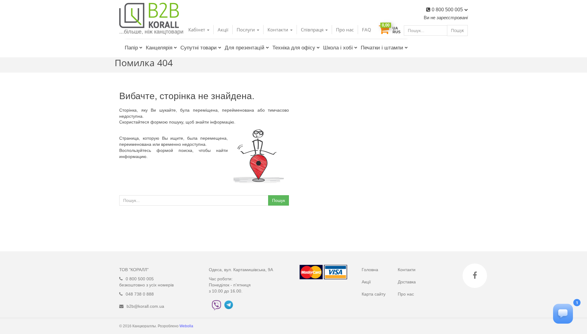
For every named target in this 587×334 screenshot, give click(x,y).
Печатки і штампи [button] (382, 48)
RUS (397, 32)
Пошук (457, 30)
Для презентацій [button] (244, 48)
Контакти (406, 269)
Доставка (407, 281)
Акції (223, 30)
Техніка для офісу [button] (293, 48)
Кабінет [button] (197, 30)
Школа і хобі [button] (338, 48)
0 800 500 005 (448, 9)
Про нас (345, 30)
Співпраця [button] (313, 30)
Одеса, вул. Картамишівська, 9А (241, 269)
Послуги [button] (246, 30)
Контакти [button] (279, 30)
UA (395, 28)
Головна (370, 269)
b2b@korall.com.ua (145, 306)
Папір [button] (131, 48)
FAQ (366, 30)
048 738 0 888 (140, 294)
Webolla (186, 326)
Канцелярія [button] (159, 48)
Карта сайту (374, 294)
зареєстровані (452, 17)
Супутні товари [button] (198, 48)
